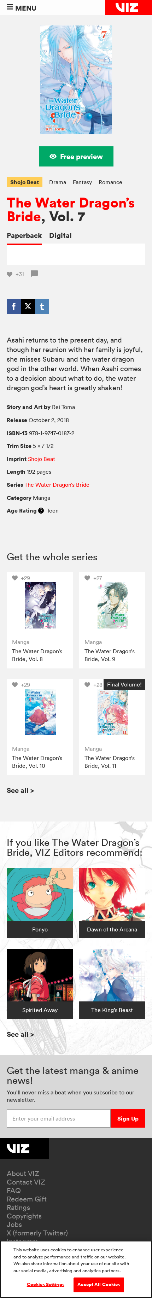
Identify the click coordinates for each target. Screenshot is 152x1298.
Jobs (14, 1224)
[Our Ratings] (41, 510)
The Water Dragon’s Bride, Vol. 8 (37, 655)
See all (20, 790)
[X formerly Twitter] (28, 306)
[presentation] (40, 605)
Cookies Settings (45, 1284)
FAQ (14, 1190)
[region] (76, 1269)
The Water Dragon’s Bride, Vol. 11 (109, 761)
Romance (110, 182)
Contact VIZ (26, 1182)
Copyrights (24, 1216)
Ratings (18, 1207)
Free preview (81, 156)
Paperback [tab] (24, 235)
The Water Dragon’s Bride (71, 210)
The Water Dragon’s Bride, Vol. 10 (37, 761)
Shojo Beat (24, 182)
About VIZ (23, 1173)
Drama (57, 182)
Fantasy (82, 182)
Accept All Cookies (98, 1284)
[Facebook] (14, 306)
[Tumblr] (42, 306)
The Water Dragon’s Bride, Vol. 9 (109, 655)
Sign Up (128, 1118)
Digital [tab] (60, 235)
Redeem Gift (27, 1199)
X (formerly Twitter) (37, 1233)
